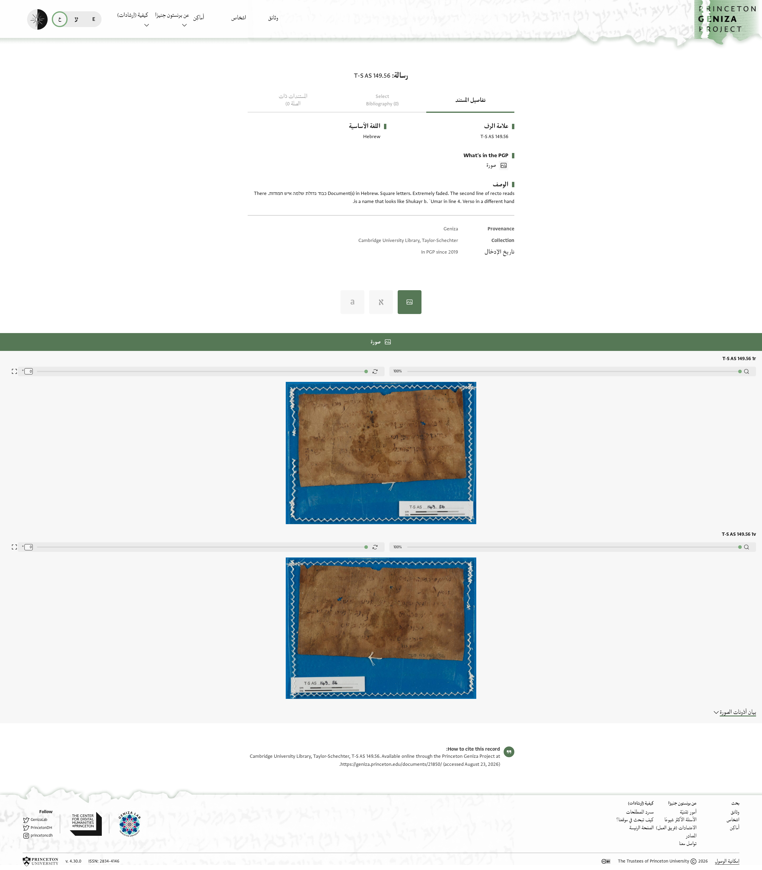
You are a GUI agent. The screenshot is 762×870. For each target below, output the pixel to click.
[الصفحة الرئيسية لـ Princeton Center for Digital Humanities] (81, 823)
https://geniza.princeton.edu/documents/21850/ (391, 764)
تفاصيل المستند (470, 100)
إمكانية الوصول (727, 861)
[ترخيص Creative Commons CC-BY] (606, 861)
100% (398, 371)
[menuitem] (285, 20)
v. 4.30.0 (73, 861)
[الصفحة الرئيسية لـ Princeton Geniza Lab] (124, 823)
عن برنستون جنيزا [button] (172, 15)
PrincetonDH (41, 827)
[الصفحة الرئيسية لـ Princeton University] (40, 861)
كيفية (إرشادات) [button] (132, 15)
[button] (728, 22)
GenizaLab (39, 819)
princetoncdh (42, 835)
